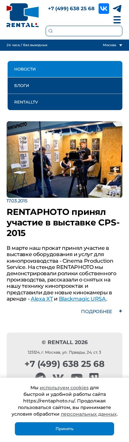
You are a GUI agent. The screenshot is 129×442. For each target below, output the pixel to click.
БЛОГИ (21, 85)
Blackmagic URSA (82, 299)
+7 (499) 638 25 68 (71, 8)
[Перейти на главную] (23, 15)
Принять (64, 428)
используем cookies (64, 388)
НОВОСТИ (25, 69)
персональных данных (89, 414)
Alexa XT (42, 299)
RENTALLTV (26, 102)
